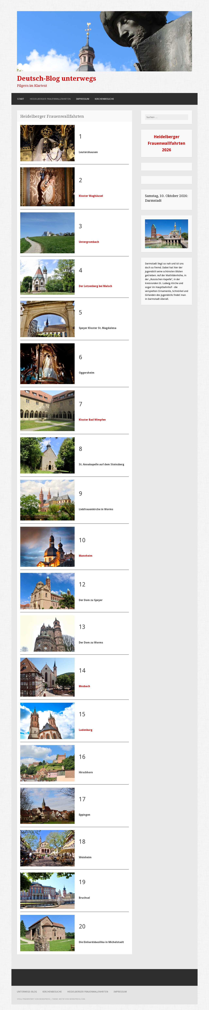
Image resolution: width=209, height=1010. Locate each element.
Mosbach (84, 686)
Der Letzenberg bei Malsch (95, 286)
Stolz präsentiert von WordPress (33, 999)
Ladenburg (85, 730)
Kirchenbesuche (104, 99)
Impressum (82, 99)
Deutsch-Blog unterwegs (56, 78)
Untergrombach (89, 241)
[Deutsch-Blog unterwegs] (104, 70)
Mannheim (85, 555)
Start (20, 99)
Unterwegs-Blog (27, 991)
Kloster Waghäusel (91, 195)
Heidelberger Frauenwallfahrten (50, 99)
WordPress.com (77, 999)
